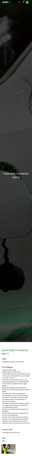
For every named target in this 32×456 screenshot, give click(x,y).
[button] (27, 2)
